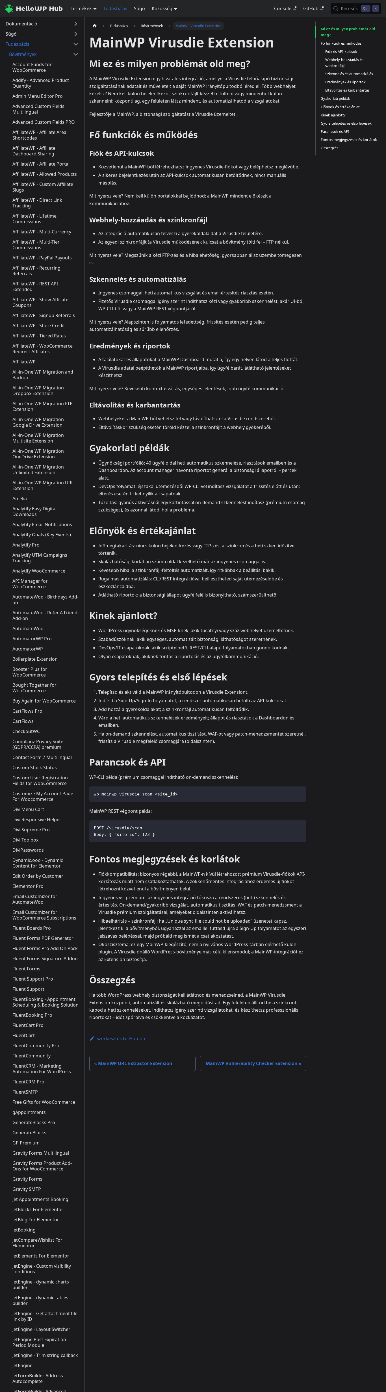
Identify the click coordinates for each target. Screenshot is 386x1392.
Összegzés (329, 147)
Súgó (139, 8)
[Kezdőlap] (94, 25)
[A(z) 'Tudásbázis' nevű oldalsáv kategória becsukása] (76, 44)
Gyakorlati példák (335, 98)
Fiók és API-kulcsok (341, 51)
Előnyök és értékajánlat (340, 106)
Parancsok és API (335, 131)
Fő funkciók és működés (341, 42)
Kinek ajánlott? (333, 114)
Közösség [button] (162, 8)
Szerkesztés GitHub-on (120, 1038)
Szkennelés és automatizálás (349, 73)
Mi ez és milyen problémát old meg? (348, 31)
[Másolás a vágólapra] (299, 793)
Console (282, 8)
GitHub (310, 8)
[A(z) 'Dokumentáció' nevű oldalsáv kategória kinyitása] (76, 23)
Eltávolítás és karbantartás (347, 90)
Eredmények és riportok (345, 81)
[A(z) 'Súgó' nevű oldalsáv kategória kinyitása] (76, 33)
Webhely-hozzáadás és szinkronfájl (344, 62)
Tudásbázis (115, 8)
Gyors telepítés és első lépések (346, 122)
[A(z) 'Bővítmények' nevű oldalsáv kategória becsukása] (76, 54)
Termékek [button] (81, 8)
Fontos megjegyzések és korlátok (349, 139)
